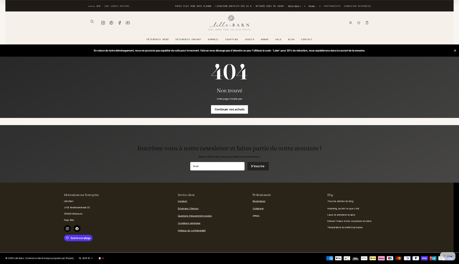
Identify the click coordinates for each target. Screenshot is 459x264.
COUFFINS (231, 39)
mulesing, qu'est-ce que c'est (343, 208)
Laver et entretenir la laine (341, 214)
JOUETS (249, 39)
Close (455, 50)
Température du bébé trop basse (345, 227)
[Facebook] (119, 23)
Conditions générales (189, 223)
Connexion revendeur (357, 6)
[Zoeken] (92, 21)
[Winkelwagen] (367, 23)
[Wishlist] (359, 23)
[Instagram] (103, 23)
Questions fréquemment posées (195, 215)
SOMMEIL (213, 39)
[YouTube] (128, 23)
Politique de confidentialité (192, 230)
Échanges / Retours (188, 208)
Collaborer (258, 208)
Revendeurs (259, 201)
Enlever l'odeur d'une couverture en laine (349, 221)
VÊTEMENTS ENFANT (188, 39)
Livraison (182, 201)
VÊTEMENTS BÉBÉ (157, 39)
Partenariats (332, 6)
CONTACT (307, 39)
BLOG (291, 39)
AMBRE (265, 39)
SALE (278, 39)
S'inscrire (258, 166)
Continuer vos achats (230, 109)
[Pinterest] (111, 23)
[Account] (350, 23)
